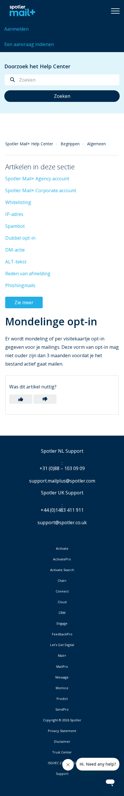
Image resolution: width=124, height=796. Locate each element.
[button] (115, 10)
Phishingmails (20, 285)
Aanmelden (16, 29)
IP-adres (14, 214)
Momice (62, 688)
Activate (62, 548)
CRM (62, 613)
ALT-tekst (16, 261)
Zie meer (23, 302)
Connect (62, 591)
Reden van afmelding (27, 273)
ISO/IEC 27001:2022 (62, 763)
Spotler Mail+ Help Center (29, 143)
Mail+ (62, 655)
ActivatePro (62, 559)
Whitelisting (18, 202)
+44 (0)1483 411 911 (62, 510)
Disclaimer (62, 741)
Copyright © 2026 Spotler (62, 720)
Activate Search (62, 570)
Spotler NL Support (62, 451)
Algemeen (96, 143)
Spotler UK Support (62, 493)
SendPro (62, 709)
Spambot (15, 226)
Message (62, 677)
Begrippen (70, 143)
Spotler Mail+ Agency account (37, 178)
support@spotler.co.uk (62, 522)
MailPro (62, 666)
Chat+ (62, 580)
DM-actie (15, 250)
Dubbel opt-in (20, 238)
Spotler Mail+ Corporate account (40, 190)
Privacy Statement (62, 731)
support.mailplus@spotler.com (62, 481)
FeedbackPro (62, 634)
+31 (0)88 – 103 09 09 (62, 468)
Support (62, 773)
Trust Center (62, 752)
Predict (62, 698)
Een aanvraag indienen (29, 44)
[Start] (20, 10)
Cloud (62, 602)
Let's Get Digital (62, 645)
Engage (62, 623)
